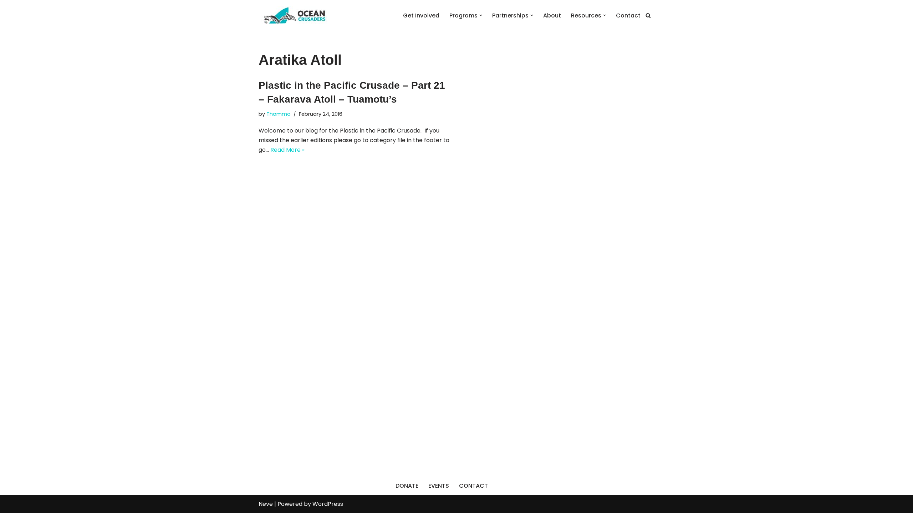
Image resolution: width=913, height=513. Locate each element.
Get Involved (421, 15)
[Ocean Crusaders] (294, 15)
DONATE (407, 486)
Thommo (278, 114)
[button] (480, 15)
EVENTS (438, 486)
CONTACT (473, 486)
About (552, 15)
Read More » (287, 150)
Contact (628, 15)
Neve (266, 504)
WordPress (327, 504)
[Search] (648, 15)
